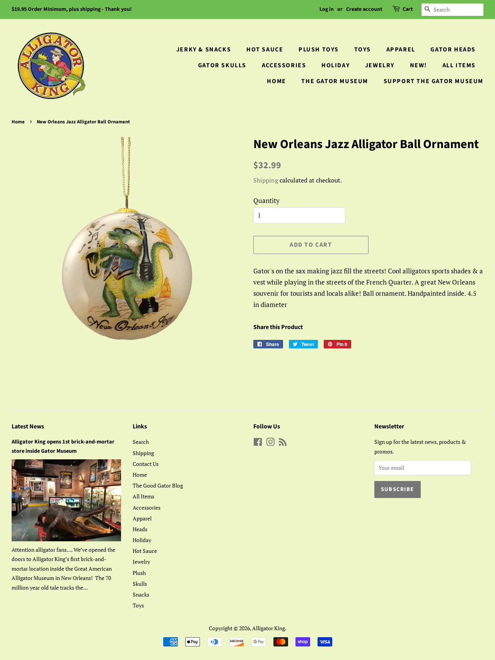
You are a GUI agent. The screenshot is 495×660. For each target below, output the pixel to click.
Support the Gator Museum (433, 81)
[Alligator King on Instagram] (270, 443)
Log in (326, 9)
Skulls (140, 583)
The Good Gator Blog (158, 485)
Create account (364, 9)
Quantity (266, 200)
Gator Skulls (222, 65)
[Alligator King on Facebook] (257, 443)
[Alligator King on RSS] (282, 443)
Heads (140, 529)
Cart (408, 9)
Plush (139, 572)
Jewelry (379, 65)
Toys (362, 49)
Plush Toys (319, 49)
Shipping (265, 180)
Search (141, 441)
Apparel (400, 49)
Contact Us (146, 463)
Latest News (28, 426)
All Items (459, 65)
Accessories (284, 65)
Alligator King (268, 628)
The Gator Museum (334, 81)
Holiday (335, 65)
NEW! (418, 65)
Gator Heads (453, 49)
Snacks (141, 594)
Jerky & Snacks (203, 49)
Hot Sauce (264, 49)
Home (276, 81)
